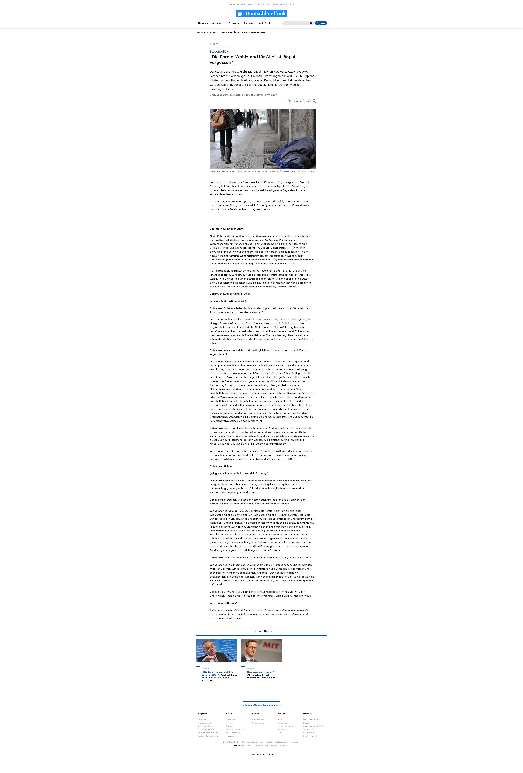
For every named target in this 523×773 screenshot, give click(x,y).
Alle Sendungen (204, 723)
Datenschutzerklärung (252, 742)
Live (323, 23)
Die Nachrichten (204, 726)
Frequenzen (231, 736)
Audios (229, 723)
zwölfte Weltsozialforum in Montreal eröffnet (256, 255)
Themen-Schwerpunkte (208, 736)
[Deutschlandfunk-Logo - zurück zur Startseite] (261, 13)
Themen (202, 23)
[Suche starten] (311, 23)
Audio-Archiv (264, 23)
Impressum (295, 742)
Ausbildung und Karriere (314, 726)
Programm (234, 23)
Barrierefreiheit (310, 736)
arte (266, 745)
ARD (243, 745)
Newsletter (283, 723)
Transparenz (308, 729)
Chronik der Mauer (280, 745)
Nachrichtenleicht (205, 729)
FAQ (280, 719)
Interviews (212, 32)
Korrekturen (308, 732)
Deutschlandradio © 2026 (261, 754)
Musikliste (282, 729)
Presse (306, 723)
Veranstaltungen (285, 726)
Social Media (258, 723)
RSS (280, 732)
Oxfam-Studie (231, 323)
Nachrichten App (234, 732)
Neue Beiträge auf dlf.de (208, 732)
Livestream (231, 719)
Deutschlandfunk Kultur (259, 4)
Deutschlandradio (237, 4)
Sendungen (217, 23)
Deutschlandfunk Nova (283, 4)
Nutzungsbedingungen (276, 742)
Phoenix (258, 745)
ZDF (250, 745)
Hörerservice (258, 719)
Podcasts (248, 23)
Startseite (200, 32)
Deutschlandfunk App (236, 729)
